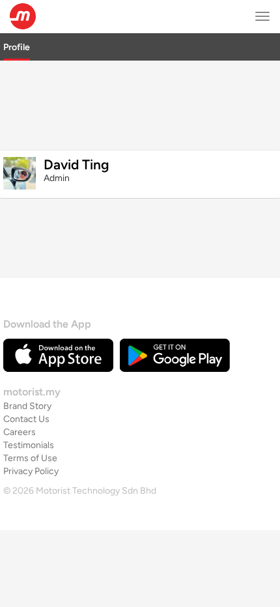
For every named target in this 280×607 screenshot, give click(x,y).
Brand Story (27, 406)
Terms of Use (30, 458)
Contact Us (26, 419)
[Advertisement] (140, 103)
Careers (19, 432)
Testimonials (28, 445)
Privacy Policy (31, 471)
